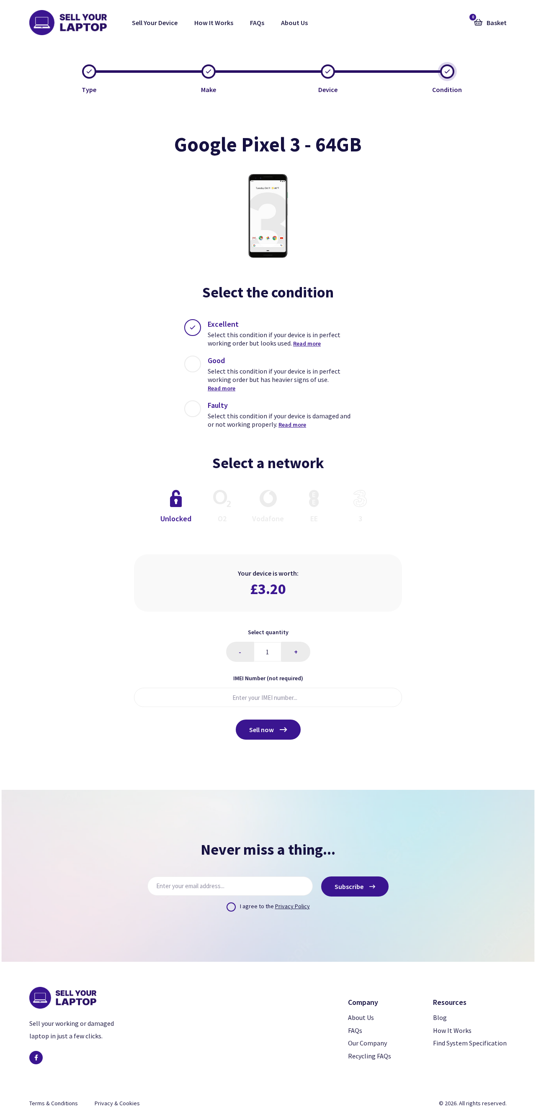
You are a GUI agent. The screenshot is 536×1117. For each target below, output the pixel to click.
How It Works (213, 22)
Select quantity (268, 632)
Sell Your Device (155, 22)
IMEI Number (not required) (268, 678)
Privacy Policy (292, 906)
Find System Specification (470, 1043)
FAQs (257, 22)
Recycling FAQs (369, 1056)
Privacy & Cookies (117, 1103)
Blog (440, 1017)
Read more (307, 343)
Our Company (367, 1043)
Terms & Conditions (53, 1103)
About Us (294, 22)
